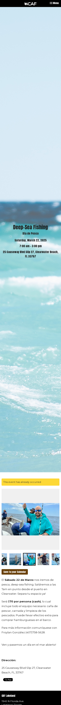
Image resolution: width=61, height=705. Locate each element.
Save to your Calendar (14, 572)
